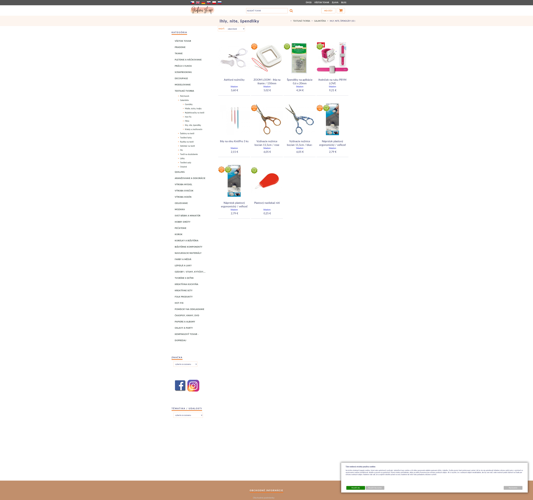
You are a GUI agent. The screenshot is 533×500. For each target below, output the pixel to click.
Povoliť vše (356, 488)
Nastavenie (513, 488)
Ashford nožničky (234, 79)
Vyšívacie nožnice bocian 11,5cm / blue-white (300, 145)
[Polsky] (214, 2)
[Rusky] (219, 2)
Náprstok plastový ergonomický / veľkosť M (234, 206)
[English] (198, 2)
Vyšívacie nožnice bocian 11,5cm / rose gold (267, 145)
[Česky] (192, 2)
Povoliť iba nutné (375, 488)
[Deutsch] (203, 2)
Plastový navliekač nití (267, 202)
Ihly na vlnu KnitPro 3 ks (234, 141)
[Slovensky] (209, 2)
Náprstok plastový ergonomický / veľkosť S (332, 145)
